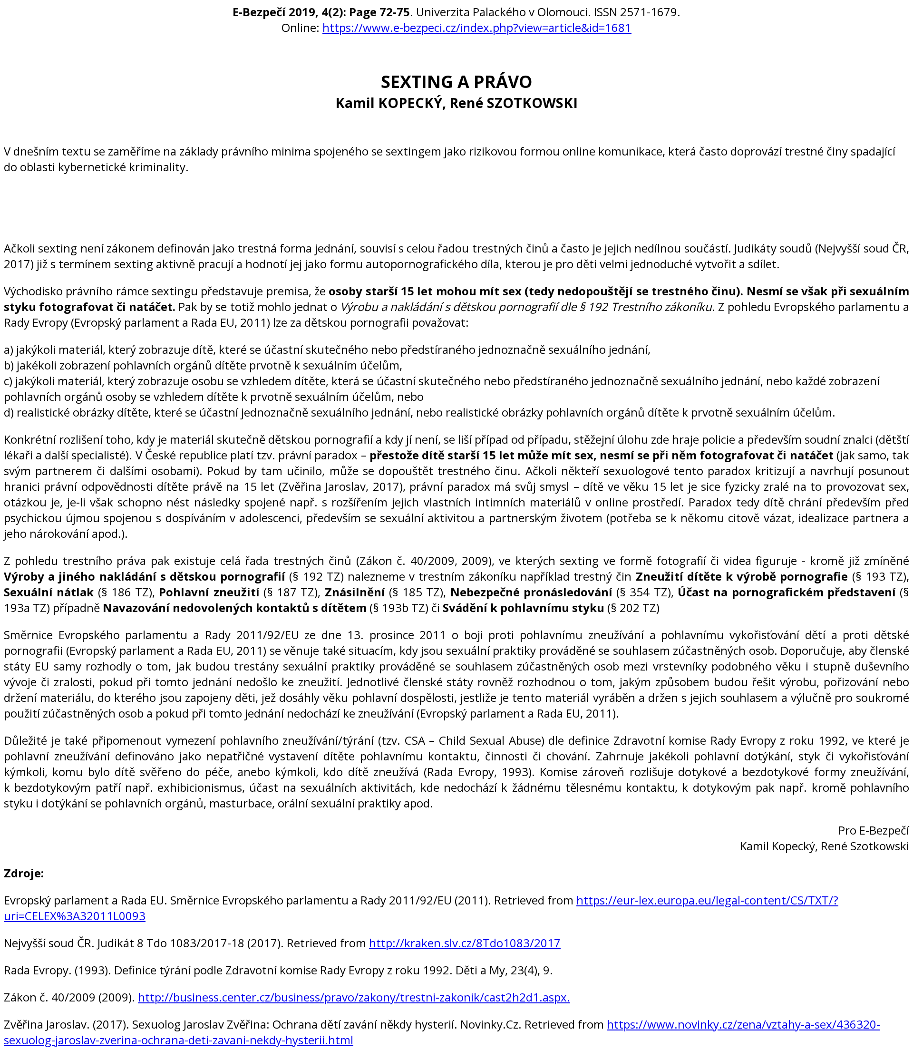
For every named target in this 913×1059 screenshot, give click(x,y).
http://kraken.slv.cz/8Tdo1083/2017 (465, 943)
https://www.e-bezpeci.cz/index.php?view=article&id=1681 (476, 27)
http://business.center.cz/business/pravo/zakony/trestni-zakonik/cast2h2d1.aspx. (354, 997)
